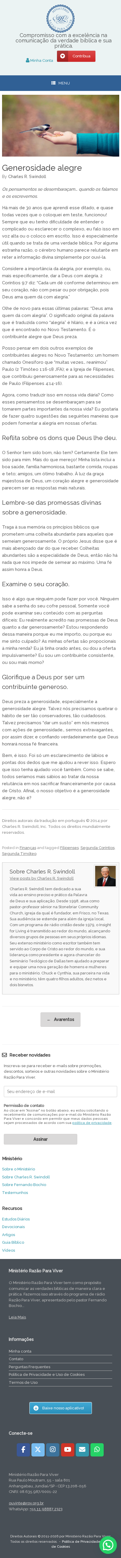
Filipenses (69, 848)
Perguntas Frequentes (29, 1367)
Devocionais (13, 1227)
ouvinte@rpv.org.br (26, 1503)
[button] (108, 1545)
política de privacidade (92, 1123)
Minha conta (20, 1351)
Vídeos (8, 1250)
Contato (16, 1359)
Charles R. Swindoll (27, 176)
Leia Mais (17, 1317)
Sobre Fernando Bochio (24, 1184)
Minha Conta (41, 60)
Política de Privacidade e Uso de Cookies (47, 1374)
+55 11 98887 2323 (46, 1509)
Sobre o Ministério (18, 1169)
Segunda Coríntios (97, 848)
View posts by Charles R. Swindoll (42, 878)
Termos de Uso (23, 1382)
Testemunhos (15, 1192)
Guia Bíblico (13, 1242)
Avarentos (60, 1019)
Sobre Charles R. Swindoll (26, 1177)
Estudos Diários (16, 1219)
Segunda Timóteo (19, 853)
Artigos (8, 1235)
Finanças (28, 848)
